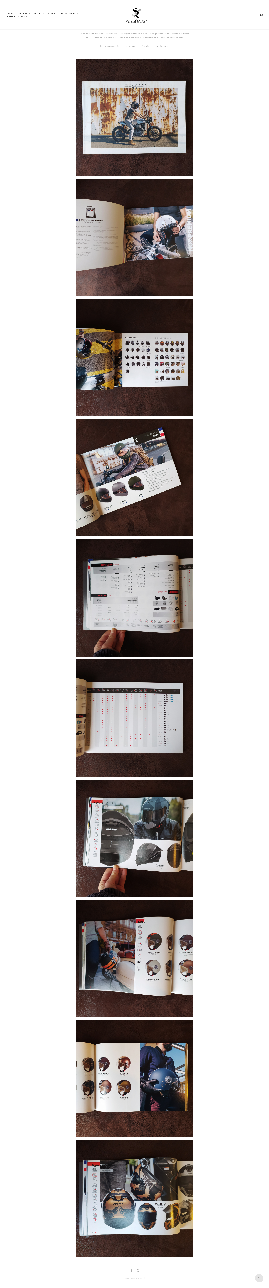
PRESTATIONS (39, 13)
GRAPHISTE (11, 13)
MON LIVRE (53, 13)
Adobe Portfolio (139, 1278)
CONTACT (22, 17)
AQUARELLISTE (25, 13)
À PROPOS (11, 17)
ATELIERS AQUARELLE (69, 13)
